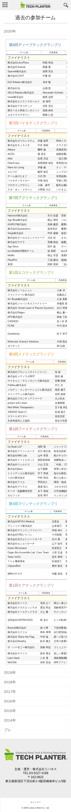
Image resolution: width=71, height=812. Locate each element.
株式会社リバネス (45, 769)
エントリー (35, 802)
